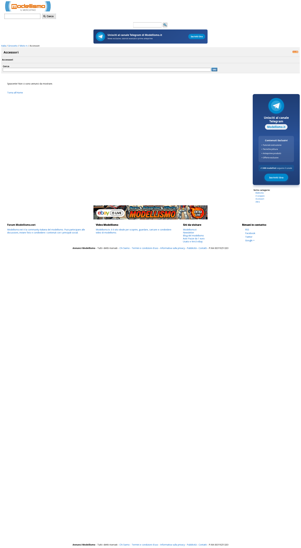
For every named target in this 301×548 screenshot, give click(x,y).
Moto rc (24, 45)
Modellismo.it (190, 229)
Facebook (250, 233)
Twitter (248, 236)
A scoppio (260, 196)
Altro (258, 201)
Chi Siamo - (125, 248)
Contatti (203, 248)
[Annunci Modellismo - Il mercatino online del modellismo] (27, 10)
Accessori (260, 199)
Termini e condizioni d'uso (145, 248)
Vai (214, 69)
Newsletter (188, 232)
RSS (247, 229)
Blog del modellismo (193, 235)
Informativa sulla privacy (172, 248)
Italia (3, 45)
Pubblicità (192, 248)
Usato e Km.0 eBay (193, 241)
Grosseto (13, 45)
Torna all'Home (15, 92)
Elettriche (260, 193)
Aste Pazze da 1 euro (194, 238)
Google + (250, 240)
